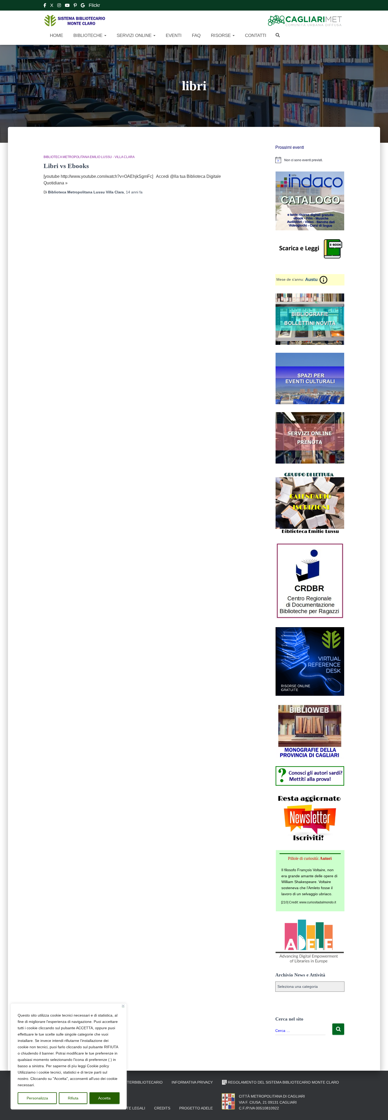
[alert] (310, 160)
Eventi (173, 35)
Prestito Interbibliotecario (133, 1082)
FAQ (196, 35)
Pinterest (75, 6)
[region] (69, 1056)
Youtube (67, 6)
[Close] (123, 1006)
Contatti (255, 35)
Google (83, 6)
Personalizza (37, 1098)
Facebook (45, 6)
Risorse (221, 35)
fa (134, 192)
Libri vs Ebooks (66, 165)
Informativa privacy (192, 1082)
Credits (162, 1108)
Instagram (59, 6)
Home (56, 35)
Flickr (94, 5)
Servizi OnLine (134, 35)
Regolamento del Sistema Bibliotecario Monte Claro (283, 1082)
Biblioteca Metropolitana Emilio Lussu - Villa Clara (89, 157)
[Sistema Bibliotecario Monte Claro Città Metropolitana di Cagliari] (75, 21)
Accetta (104, 1098)
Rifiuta (73, 1098)
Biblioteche (88, 35)
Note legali (133, 1108)
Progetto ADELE (196, 1108)
